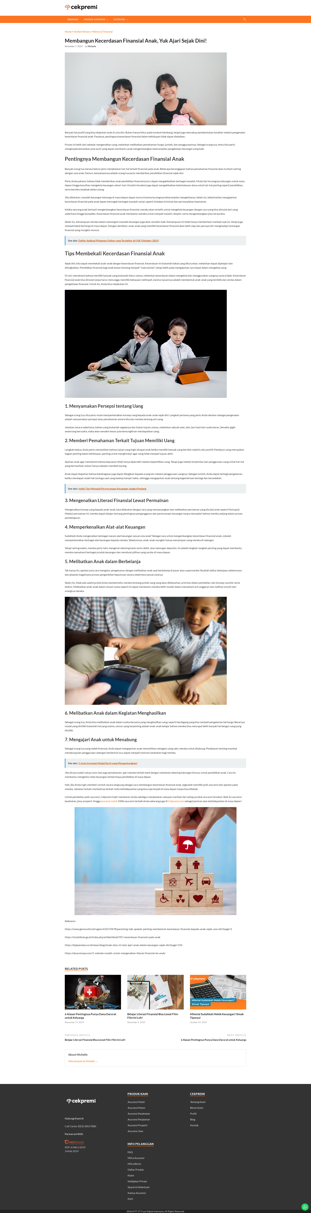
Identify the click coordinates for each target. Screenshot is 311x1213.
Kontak (194, 1125)
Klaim (131, 1175)
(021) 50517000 (87, 1126)
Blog (192, 1119)
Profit (193, 1113)
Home (68, 31)
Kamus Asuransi (137, 1192)
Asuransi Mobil (136, 1101)
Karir (130, 1198)
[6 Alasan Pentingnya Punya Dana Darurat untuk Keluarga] (93, 1010)
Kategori (119, 19)
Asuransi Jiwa (135, 1131)
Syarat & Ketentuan (139, 1187)
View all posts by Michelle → (83, 1061)
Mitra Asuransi (136, 1157)
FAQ (130, 1152)
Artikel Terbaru (82, 31)
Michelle (92, 46)
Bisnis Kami (196, 1107)
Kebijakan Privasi (137, 1181)
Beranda (73, 19)
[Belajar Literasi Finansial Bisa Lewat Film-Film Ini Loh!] (155, 1010)
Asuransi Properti (137, 1125)
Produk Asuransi (94, 19)
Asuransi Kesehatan (139, 1113)
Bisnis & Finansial (103, 31)
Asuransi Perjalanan (139, 1119)
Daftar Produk (136, 1169)
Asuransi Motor (136, 1107)
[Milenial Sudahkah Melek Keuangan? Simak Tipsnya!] (218, 1010)
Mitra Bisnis (134, 1163)
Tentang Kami (197, 1101)
